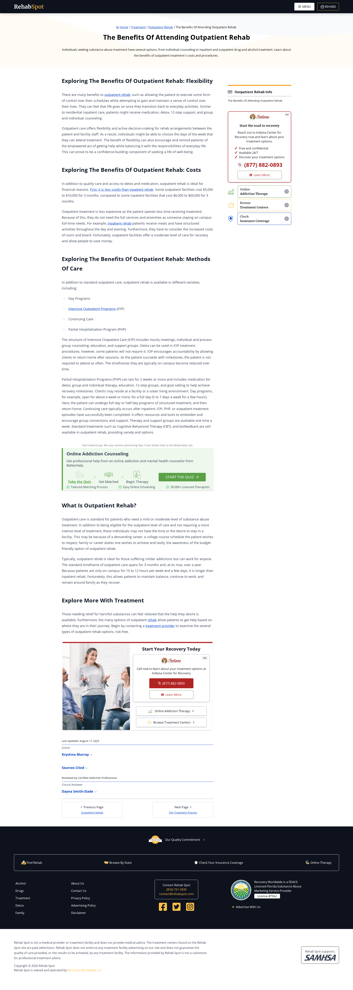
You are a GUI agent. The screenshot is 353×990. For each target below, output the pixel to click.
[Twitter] (176, 906)
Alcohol (20, 883)
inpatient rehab (119, 223)
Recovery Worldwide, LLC (84, 970)
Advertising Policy (83, 905)
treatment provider (160, 626)
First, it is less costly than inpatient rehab (121, 189)
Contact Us (78, 891)
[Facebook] (162, 906)
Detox (19, 905)
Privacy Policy (80, 898)
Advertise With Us (248, 907)
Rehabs (330, 7)
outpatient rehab (117, 94)
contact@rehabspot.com (176, 894)
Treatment (22, 898)
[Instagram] (190, 906)
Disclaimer (78, 913)
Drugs (19, 891)
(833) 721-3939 (176, 889)
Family (19, 913)
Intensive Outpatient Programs (92, 309)
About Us (77, 883)
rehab (152, 620)
